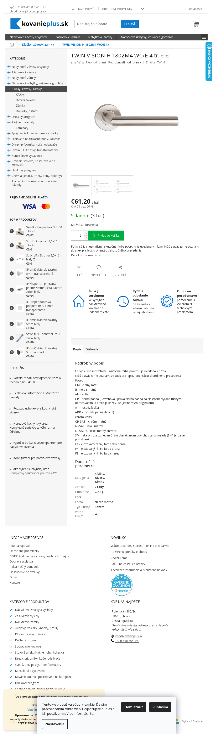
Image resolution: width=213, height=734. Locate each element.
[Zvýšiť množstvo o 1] (86, 233)
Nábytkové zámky (24, 78)
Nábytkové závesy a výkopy (30, 67)
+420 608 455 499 (127, 641)
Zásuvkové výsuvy (24, 72)
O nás (13, 577)
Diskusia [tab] (92, 349)
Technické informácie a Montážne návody (34, 395)
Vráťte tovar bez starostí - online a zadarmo (140, 546)
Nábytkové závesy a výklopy (33, 610)
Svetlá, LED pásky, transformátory (35, 150)
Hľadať (129, 24)
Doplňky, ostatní (27, 111)
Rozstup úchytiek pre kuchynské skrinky (33, 410)
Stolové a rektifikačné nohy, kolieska (36, 139)
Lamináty (22, 128)
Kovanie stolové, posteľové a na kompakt (33, 162)
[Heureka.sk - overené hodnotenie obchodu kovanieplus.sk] (122, 585)
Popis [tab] (77, 349)
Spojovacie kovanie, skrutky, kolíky (35, 133)
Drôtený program (23, 117)
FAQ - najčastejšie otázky (128, 564)
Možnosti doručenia (84, 225)
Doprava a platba (21, 561)
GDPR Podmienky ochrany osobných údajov (39, 556)
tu (91, 713)
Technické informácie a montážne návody (34, 183)
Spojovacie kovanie (27, 646)
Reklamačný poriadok (24, 567)
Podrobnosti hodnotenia (124, 62)
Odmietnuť (133, 707)
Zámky (20, 105)
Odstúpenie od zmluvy (25, 572)
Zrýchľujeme (119, 558)
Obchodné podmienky (117, 9)
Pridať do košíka (108, 235)
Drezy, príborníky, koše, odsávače (34, 144)
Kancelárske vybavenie (27, 156)
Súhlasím (160, 707)
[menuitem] (28, 37)
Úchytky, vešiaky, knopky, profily (36, 628)
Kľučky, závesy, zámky (27, 89)
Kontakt (15, 583)
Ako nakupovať (83, 9)
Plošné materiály (23, 122)
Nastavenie (54, 724)
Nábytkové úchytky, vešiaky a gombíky (37, 83)
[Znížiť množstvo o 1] (86, 238)
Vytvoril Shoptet (192, 721)
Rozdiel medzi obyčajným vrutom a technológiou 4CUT (35, 380)
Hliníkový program (24, 170)
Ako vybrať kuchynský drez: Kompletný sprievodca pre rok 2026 (33, 471)
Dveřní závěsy (25, 100)
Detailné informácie (84, 255)
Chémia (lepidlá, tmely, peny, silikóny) (37, 176)
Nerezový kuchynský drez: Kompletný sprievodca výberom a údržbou (32, 428)
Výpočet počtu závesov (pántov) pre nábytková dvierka (36, 445)
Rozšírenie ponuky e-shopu (129, 552)
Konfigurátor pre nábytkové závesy (36, 458)
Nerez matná (104, 502)
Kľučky (20, 94)
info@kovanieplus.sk (128, 636)
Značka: (155, 62)
